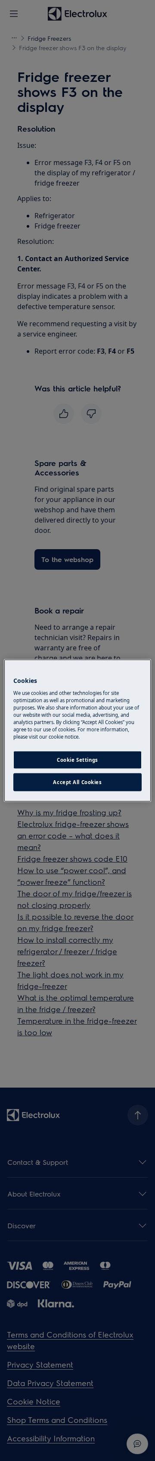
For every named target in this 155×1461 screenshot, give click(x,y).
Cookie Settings (77, 760)
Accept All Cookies (77, 782)
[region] (77, 730)
